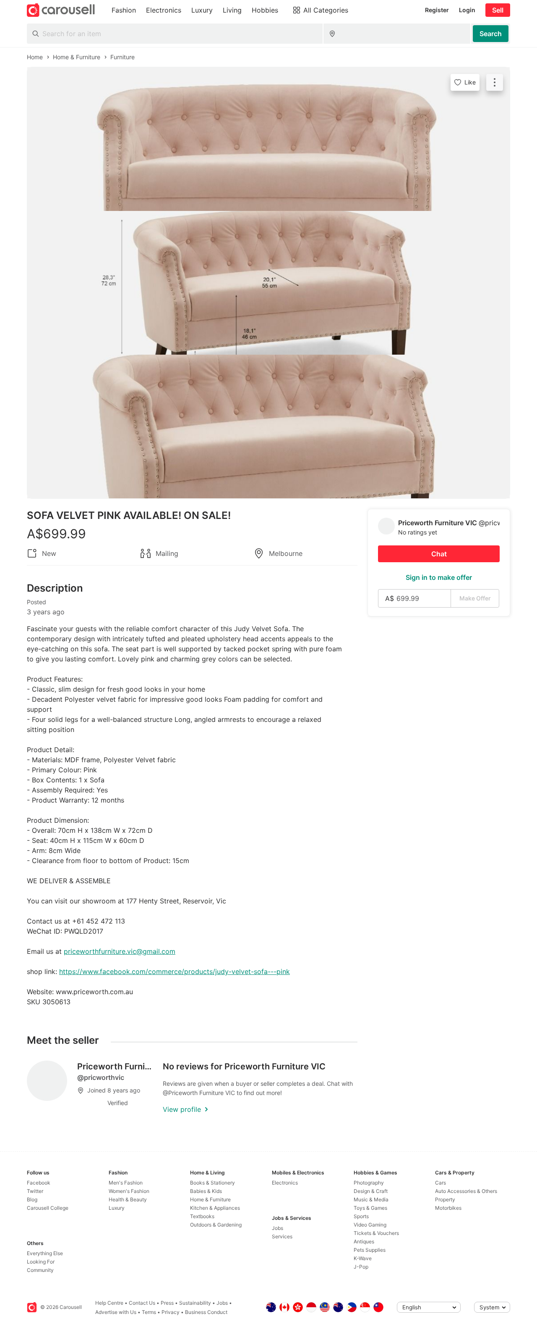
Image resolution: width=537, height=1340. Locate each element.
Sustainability (195, 1303)
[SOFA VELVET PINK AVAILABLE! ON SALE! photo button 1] (268, 139)
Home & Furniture (210, 1199)
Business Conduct (206, 1312)
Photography (369, 1182)
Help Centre (109, 1303)
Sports (361, 1216)
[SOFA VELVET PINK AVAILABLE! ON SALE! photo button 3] (268, 426)
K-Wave (363, 1258)
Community (40, 1270)
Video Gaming (370, 1225)
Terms (149, 1312)
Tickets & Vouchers (376, 1233)
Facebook (38, 1182)
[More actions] (494, 82)
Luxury (117, 1208)
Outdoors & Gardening (216, 1225)
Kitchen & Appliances (215, 1208)
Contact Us (142, 1303)
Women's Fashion (129, 1191)
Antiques (364, 1241)
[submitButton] (490, 33)
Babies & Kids (206, 1191)
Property (445, 1199)
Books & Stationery (212, 1182)
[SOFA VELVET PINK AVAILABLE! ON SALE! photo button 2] (268, 283)
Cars (440, 1182)
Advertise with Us (115, 1312)
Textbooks (202, 1216)
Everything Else (45, 1253)
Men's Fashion (126, 1182)
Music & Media (371, 1199)
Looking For (41, 1261)
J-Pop (361, 1267)
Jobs (277, 1228)
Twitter (35, 1191)
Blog (32, 1199)
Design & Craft (371, 1191)
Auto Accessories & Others (466, 1191)
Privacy (171, 1312)
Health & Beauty (128, 1199)
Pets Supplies (370, 1250)
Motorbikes (448, 1208)
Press (167, 1303)
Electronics (285, 1182)
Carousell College (47, 1208)
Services (282, 1236)
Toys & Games (370, 1208)
